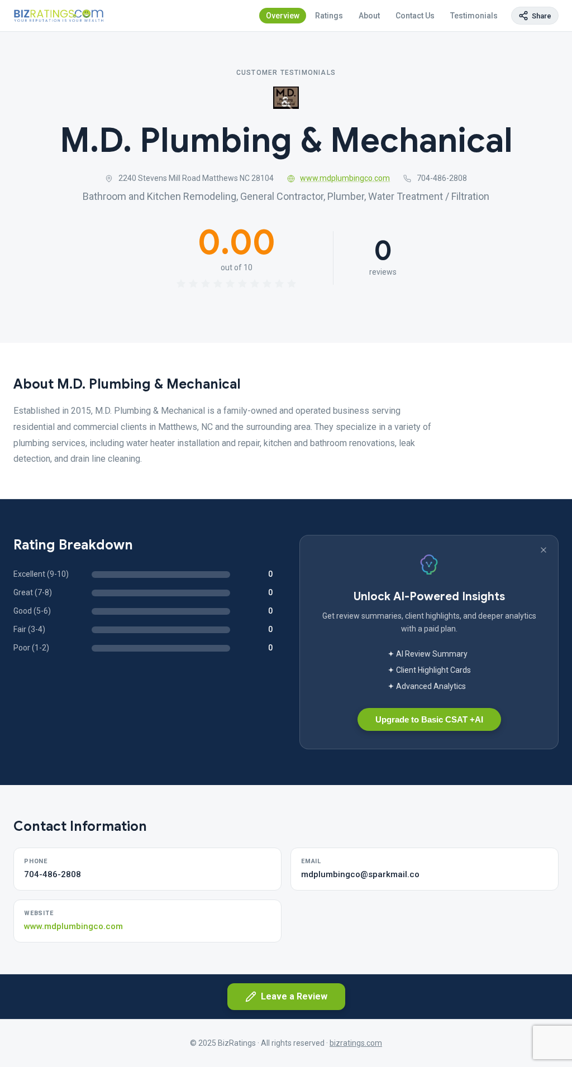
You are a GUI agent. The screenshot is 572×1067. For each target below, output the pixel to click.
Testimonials (474, 15)
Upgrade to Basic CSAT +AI (429, 719)
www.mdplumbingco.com (345, 178)
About (369, 15)
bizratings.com (356, 1043)
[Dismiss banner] (543, 550)
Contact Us (415, 15)
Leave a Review (294, 996)
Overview (282, 15)
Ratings (329, 15)
